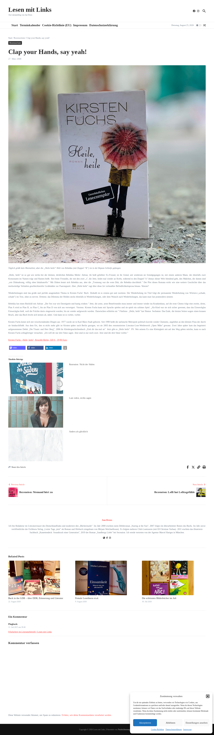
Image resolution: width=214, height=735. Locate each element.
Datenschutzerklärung (174, 729)
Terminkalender (30, 25)
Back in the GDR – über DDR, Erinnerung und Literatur (35, 598)
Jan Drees (107, 520)
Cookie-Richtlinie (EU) (56, 25)
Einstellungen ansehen (197, 723)
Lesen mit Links (30, 9)
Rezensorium (19, 38)
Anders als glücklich (78, 431)
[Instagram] (110, 538)
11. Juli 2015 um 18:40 (17, 627)
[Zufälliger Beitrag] (204, 25)
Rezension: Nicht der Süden (81, 364)
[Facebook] (107, 538)
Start (14, 25)
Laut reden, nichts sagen (80, 398)
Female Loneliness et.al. (87, 598)
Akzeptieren (145, 723)
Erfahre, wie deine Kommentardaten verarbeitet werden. (87, 715)
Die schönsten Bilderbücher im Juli (159, 598)
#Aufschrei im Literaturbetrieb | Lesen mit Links (30, 632)
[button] (207, 696)
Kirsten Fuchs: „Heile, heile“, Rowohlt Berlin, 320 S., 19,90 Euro (37, 340)
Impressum (187, 729)
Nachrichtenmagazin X (126, 729)
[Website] (104, 538)
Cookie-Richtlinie (157, 729)
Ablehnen (170, 723)
